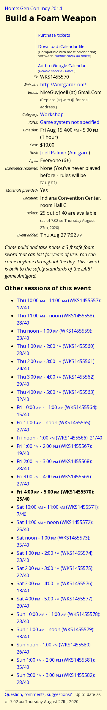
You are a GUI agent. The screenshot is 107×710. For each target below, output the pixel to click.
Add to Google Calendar (62, 65)
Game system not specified (69, 122)
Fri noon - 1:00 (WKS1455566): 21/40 (59, 437)
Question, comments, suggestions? (38, 694)
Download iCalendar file (61, 46)
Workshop (52, 114)
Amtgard (79, 152)
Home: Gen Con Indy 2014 (33, 8)
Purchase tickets (54, 35)
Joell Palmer (53, 152)
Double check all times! (72, 55)
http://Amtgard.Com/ (63, 84)
